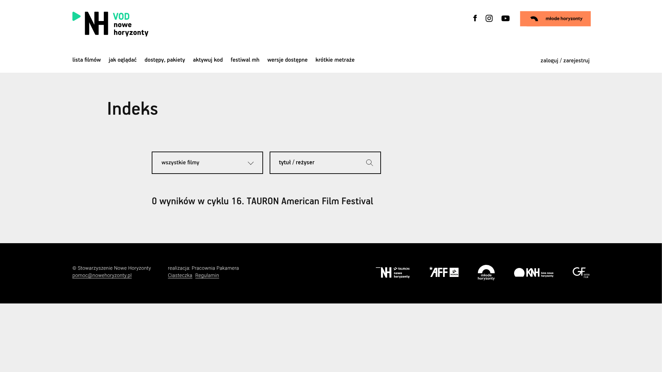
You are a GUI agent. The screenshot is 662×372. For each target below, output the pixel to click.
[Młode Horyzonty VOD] (555, 18)
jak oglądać (123, 60)
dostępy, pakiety (164, 60)
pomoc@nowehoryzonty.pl (102, 275)
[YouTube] (505, 22)
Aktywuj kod (208, 60)
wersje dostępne (287, 60)
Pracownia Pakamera (215, 268)
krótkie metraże (334, 60)
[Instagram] (489, 22)
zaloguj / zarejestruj (565, 61)
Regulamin (207, 275)
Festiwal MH (245, 60)
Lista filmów (86, 60)
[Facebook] (475, 22)
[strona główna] (154, 24)
